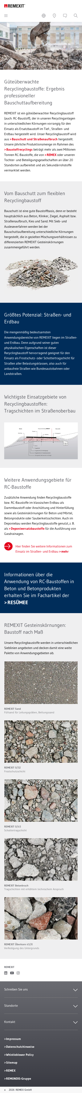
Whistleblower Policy (20, 1055)
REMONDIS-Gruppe (18, 1078)
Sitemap (11, 1062)
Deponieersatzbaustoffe (27, 528)
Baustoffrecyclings (19, 149)
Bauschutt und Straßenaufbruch (35, 139)
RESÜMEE (17, 602)
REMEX (51, 155)
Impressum (13, 1039)
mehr (65, 551)
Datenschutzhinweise (20, 1047)
